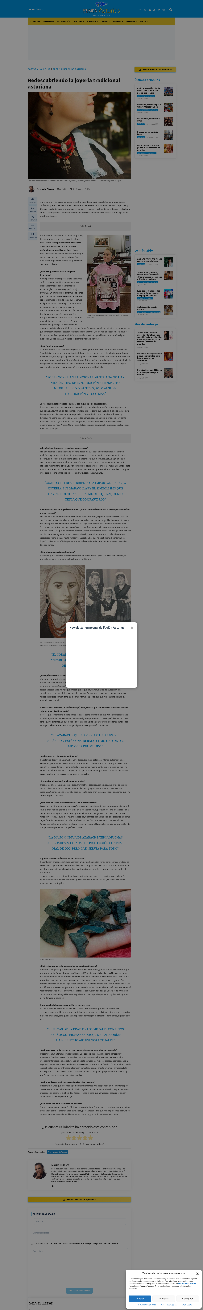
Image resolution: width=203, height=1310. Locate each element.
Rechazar (163, 1298)
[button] (197, 1273)
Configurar (187, 1298)
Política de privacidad (169, 1305)
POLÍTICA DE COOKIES (147, 1305)
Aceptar (140, 1298)
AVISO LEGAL (187, 1305)
